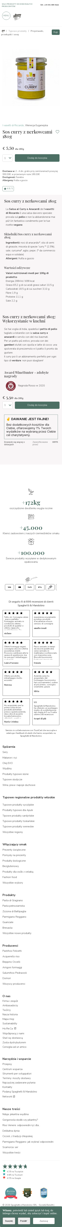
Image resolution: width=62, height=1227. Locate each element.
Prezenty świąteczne (14, 849)
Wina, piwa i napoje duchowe (18, 785)
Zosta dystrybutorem (14, 1042)
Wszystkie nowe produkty (16, 933)
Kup (56, 32)
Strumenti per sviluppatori (16, 1073)
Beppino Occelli (11, 962)
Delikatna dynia (11, 1130)
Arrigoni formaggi (12, 967)
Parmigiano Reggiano (14, 916)
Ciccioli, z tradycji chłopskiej (17, 1136)
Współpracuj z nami (13, 1033)
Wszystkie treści (11, 1152)
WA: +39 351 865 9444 (49, 5)
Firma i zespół (10, 1001)
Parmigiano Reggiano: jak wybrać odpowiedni (27, 1141)
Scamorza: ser (10, 1147)
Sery (5, 752)
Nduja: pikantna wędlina (15, 1114)
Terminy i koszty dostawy (16, 1078)
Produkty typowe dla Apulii (17, 810)
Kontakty (7, 1087)
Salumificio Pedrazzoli (14, 972)
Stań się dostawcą (12, 1038)
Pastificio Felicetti (12, 951)
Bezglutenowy (10, 866)
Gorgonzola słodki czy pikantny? (20, 1119)
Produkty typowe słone (15, 774)
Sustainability (9, 1023)
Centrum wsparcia (12, 1069)
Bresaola (7, 927)
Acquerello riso (11, 956)
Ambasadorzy (10, 1005)
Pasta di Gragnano (12, 900)
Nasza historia (10, 1014)
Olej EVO (7, 763)
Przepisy (7, 1064)
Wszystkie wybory (12, 882)
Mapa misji (8, 1019)
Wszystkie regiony (12, 832)
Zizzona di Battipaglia (14, 911)
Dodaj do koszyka (37, 158)
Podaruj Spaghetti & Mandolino (19, 1091)
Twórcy (6, 1010)
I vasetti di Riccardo (13, 125)
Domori (6, 978)
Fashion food (9, 877)
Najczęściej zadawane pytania (18, 1082)
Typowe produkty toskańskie (18, 821)
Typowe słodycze (12, 779)
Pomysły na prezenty (14, 855)
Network (7, 1096)
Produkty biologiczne (14, 860)
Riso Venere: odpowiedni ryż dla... (21, 1125)
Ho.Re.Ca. (8, 1028)
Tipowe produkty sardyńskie (18, 815)
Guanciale (7, 922)
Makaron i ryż (9, 757)
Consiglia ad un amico (14, 1047)
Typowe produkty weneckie (18, 826)
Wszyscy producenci (13, 983)
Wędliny (7, 768)
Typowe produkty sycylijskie (18, 804)
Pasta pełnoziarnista (13, 905)
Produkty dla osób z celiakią (17, 871)
